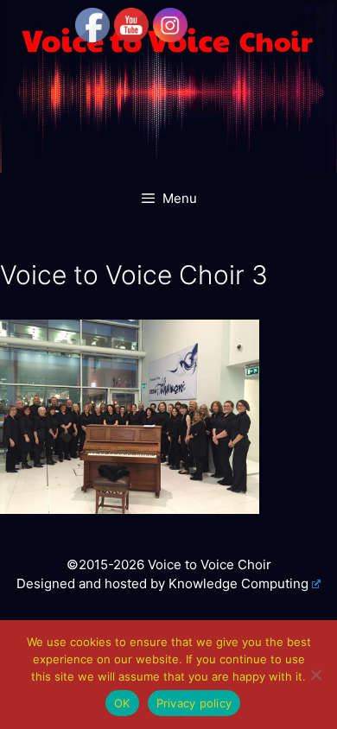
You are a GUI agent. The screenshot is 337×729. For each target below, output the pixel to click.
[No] (315, 674)
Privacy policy (194, 703)
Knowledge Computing (238, 583)
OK (122, 703)
